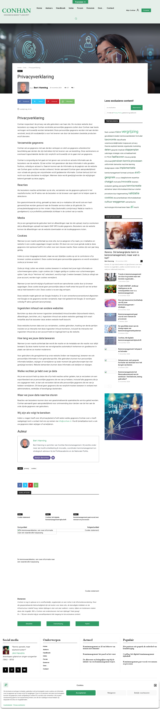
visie (121, 153)
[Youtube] (24, 669)
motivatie (117, 182)
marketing (137, 146)
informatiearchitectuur (126, 189)
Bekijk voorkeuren (141, 693)
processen (136, 160)
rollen (117, 168)
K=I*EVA (108, 157)
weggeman (119, 201)
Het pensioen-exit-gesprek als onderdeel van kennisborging (140, 647)
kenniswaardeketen (127, 136)
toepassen (127, 143)
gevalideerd (109, 136)
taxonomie (110, 139)
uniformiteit (109, 164)
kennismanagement (112, 173)
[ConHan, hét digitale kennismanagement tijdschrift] (58, 506)
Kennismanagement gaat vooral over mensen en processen (127, 316)
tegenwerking (122, 194)
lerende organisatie (124, 146)
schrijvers (130, 173)
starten (138, 189)
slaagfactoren (126, 178)
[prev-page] (106, 386)
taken (115, 189)
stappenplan (132, 149)
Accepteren (81, 693)
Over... (25, 68)
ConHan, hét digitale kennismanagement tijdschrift (138, 655)
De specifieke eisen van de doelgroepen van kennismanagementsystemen (129, 328)
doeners (135, 182)
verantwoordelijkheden (114, 143)
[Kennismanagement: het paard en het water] (110, 352)
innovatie (126, 181)
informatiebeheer (134, 198)
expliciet (114, 146)
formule (118, 178)
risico (118, 132)
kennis (126, 160)
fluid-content (110, 132)
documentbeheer (120, 198)
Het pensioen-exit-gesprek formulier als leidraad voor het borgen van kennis (130, 362)
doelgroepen (110, 168)
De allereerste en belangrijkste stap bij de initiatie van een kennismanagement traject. (99, 660)
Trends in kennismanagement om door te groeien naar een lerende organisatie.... (129, 276)
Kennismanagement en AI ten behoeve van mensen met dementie (99, 647)
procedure (109, 194)
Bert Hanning (41, 87)
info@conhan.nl (64, 421)
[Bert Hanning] (23, 87)
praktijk (133, 157)
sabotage (108, 153)
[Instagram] (11, 669)
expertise (135, 178)
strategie (116, 153)
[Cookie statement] (30, 506)
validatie (133, 193)
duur (115, 194)
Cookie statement (23, 517)
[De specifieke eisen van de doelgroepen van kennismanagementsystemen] (110, 329)
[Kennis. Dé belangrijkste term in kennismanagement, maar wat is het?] (124, 235)
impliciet (121, 150)
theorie (107, 146)
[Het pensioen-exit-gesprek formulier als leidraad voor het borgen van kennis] (110, 363)
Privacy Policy (117, 113)
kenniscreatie (134, 185)
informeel (108, 161)
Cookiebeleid (8, 705)
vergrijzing (129, 131)
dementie (117, 164)
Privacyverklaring (19, 705)
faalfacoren (118, 156)
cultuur (108, 201)
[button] (155, 685)
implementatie (127, 167)
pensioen (117, 160)
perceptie (122, 186)
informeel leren (120, 207)
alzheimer (108, 189)
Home (19, 68)
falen (128, 207)
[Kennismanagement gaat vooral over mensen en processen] (86, 506)
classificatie (121, 140)
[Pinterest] (30, 485)
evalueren (108, 186)
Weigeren (111, 693)
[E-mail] (53, 457)
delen (108, 149)
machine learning (128, 164)
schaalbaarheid (130, 153)
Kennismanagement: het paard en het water (99, 654)
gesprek (114, 150)
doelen (116, 136)
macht (136, 207)
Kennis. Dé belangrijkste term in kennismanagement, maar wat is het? (122, 255)
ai (131, 207)
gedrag (115, 186)
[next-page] (109, 386)
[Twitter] (25, 485)
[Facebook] (19, 485)
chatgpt (109, 181)
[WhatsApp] (36, 485)
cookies (33, 468)
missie (127, 157)
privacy (26, 468)
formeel (123, 173)
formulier (139, 136)
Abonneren (137, 107)
